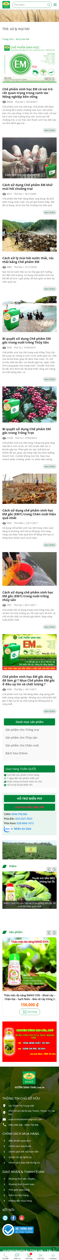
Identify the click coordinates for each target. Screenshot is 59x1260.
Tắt (54, 32)
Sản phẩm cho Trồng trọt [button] (22, 730)
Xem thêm (49, 130)
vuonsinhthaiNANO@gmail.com (25, 1119)
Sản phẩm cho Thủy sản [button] (21, 737)
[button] (49, 869)
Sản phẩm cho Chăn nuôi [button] (22, 745)
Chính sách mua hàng (20, 1133)
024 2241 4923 (23, 818)
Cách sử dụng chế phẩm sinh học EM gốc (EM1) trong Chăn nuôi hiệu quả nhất (29, 514)
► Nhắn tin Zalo (21, 829)
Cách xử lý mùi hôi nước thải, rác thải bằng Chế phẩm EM (28, 260)
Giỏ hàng (32, 1011)
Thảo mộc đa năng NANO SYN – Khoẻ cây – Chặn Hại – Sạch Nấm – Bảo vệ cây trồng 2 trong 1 (29, 997)
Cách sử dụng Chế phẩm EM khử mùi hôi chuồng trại (27, 187)
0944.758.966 (19, 814)
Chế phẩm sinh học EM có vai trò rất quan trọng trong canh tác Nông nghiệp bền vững (27, 93)
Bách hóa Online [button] (17, 753)
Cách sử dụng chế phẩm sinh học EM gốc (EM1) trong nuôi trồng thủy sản (27, 596)
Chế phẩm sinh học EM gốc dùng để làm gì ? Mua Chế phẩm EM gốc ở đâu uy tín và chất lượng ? (28, 680)
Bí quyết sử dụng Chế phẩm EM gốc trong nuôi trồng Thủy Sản (26, 340)
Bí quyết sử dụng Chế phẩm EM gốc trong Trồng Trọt (26, 431)
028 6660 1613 (25, 823)
